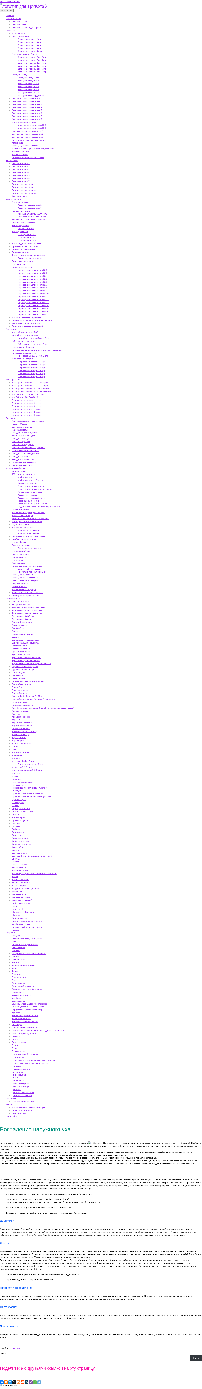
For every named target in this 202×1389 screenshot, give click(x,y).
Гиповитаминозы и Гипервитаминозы (30, 1063)
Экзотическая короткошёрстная (27, 921)
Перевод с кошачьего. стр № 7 (32, 285)
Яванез (15, 930)
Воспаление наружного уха (25, 1027)
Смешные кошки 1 (21, 163)
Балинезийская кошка (22, 634)
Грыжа (15, 1078)
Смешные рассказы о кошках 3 (27, 104)
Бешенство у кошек (21, 995)
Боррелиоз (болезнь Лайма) (25, 1015)
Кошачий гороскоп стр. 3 (30, 208)
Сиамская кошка (20, 838)
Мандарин (17, 755)
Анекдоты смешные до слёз (25, 453)
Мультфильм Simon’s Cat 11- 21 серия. (31, 385)
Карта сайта (12, 1116)
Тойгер (15, 876)
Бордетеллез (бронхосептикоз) (27, 1010)
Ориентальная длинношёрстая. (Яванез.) (32, 796)
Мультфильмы (13, 379)
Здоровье (10, 933)
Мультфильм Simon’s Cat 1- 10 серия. (30, 382)
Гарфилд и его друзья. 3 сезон (27, 406)
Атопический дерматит (23, 986)
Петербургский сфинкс (23, 811)
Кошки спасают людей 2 (29, 530)
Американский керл (21, 619)
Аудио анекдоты (20, 430)
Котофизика (17, 143)
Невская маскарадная (22, 782)
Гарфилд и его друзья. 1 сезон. (27, 400)
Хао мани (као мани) (22, 900)
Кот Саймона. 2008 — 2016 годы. (28, 394)
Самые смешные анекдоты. (25, 450)
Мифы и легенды (26, 477)
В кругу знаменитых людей (31, 486)
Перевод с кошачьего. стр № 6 (32, 282)
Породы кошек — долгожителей (27, 326)
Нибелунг (16, 791)
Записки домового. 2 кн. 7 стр (32, 72)
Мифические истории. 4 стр (31, 367)
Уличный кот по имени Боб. (25, 332)
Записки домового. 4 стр (29, 45)
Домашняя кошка (20, 690)
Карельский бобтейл (22, 722)
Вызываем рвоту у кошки (24, 1033)
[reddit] (22, 1382)
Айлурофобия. (19, 563)
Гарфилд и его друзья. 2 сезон (27, 403)
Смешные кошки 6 (21, 178)
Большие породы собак (23, 1101)
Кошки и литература (27, 495)
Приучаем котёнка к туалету (25, 246)
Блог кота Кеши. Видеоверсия (26, 27)
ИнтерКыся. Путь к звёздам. (25, 335)
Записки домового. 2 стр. (30, 39)
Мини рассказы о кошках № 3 (32, 128)
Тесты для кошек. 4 (27, 240)
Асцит (14, 980)
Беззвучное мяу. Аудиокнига (31, 95)
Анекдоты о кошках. (21, 456)
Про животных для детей (24, 353)
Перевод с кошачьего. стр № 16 (33, 311)
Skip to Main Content (10, 1)
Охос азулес (18, 802)
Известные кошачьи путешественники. (30, 518)
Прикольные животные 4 (24, 193)
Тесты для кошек (20, 231)
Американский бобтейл (23, 616)
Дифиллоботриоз (20, 1083)
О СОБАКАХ (12, 1098)
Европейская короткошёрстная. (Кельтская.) (33, 699)
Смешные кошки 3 (21, 169)
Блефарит (17, 998)
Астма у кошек (19, 977)
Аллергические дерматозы (25, 944)
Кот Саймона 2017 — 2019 (25, 397)
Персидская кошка (21, 808)
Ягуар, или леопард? (22, 1110)
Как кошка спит (19, 264)
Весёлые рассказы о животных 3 (27, 137)
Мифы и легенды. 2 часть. (30, 480)
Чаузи (14, 906)
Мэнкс (15, 776)
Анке (14, 941)
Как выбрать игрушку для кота (32, 214)
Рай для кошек (19, 557)
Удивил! (9, 1104)
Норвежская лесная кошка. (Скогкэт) (29, 788)
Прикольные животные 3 (24, 190)
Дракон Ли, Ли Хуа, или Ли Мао (27, 696)
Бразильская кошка (21, 651)
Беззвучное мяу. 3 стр (28, 80)
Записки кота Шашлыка (23, 347)
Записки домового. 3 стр (29, 42)
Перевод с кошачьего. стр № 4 (32, 276)
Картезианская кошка (22, 725)
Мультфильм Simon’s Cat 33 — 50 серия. (32, 391)
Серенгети (17, 835)
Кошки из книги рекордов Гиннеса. (28, 512)
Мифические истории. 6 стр (31, 373)
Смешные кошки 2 (21, 166)
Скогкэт (15, 850)
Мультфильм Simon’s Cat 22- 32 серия (30, 388)
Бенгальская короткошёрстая (26, 640)
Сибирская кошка (20, 841)
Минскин (16, 773)
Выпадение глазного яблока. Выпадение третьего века (38, 1030)
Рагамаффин (18, 817)
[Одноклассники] (6, 1382)
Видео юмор (12, 160)
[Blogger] (18, 1382)
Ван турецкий (18, 672)
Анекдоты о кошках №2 (23, 459)
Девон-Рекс (17, 687)
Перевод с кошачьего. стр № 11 (33, 296)
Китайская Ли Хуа (20, 734)
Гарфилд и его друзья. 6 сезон (27, 415)
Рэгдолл (16, 823)
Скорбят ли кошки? (21, 583)
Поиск (3, 1353)
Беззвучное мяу (19, 75)
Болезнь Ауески (19, 1001)
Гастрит (15, 1039)
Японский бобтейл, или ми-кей (27, 927)
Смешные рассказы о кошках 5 (27, 110)
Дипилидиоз (18, 1081)
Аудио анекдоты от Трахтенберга (28, 421)
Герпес (15, 1048)
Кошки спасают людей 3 (29, 533)
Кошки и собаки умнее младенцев (28, 1107)
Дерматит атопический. (23, 1092)
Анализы (16, 950)
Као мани (16, 714)
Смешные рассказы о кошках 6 (27, 113)
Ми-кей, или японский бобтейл (27, 770)
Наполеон (17, 779)
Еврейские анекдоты (22, 427)
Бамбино (16, 637)
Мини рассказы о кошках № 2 (32, 125)
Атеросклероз (18, 983)
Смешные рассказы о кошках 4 (27, 107)
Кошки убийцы (19, 542)
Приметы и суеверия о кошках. (27, 566)
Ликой (15, 749)
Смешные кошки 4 (21, 172)
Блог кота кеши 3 (20, 24)
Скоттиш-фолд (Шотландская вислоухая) (32, 856)
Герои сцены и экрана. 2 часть (32, 504)
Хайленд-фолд (19, 894)
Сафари (16, 829)
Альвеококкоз (18, 947)
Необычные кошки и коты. (24, 539)
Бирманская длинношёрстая (26, 643)
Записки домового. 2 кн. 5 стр (32, 66)
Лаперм (15, 746)
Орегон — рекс (19, 799)
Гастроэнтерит (19, 1042)
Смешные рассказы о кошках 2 (27, 101)
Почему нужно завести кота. (25, 146)
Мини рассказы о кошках (24, 122)
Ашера (15, 631)
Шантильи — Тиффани (23, 912)
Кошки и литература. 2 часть (31, 498)
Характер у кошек (20, 225)
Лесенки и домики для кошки (32, 217)
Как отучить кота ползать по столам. (29, 220)
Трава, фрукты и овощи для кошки (28, 255)
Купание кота (18, 33)
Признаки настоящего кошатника (28, 157)
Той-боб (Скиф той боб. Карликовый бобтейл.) (34, 873)
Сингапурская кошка (22, 844)
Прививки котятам (20, 252)
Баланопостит (18, 992)
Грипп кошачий (19, 1075)
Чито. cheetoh (18, 909)
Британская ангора (21, 654)
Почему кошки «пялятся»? (25, 578)
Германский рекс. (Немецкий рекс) (29, 681)
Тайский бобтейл (20, 870)
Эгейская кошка (19, 918)
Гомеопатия (18, 1072)
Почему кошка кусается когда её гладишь (32, 320)
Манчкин (16, 758)
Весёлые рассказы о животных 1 (27, 131)
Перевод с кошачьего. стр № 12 (33, 299)
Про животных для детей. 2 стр (33, 356)
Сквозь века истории (28, 483)
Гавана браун (18, 678)
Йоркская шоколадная (22, 705)
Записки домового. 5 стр (29, 48)
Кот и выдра (18, 560)
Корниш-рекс (18, 740)
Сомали (16, 862)
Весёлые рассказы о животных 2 (27, 134)
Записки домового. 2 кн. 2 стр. (32, 57)
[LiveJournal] (26, 1382)
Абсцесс (16, 936)
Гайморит (16, 1036)
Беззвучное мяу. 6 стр (28, 89)
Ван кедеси (17, 675)
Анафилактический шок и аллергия (29, 953)
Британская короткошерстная (26, 657)
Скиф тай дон (18, 847)
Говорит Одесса (19, 424)
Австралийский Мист (22, 604)
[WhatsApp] (35, 1382)
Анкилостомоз (18, 959)
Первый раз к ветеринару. (24, 249)
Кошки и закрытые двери (24, 589)
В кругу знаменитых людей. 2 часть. (35, 489)
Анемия (15, 956)
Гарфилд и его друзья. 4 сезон (27, 409)
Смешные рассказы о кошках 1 (27, 98)
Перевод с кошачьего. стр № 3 (32, 273)
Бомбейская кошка (21, 649)
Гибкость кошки (19, 586)
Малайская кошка (20, 752)
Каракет (16, 720)
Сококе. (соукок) (20, 865)
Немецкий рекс (19, 785)
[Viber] (31, 1382)
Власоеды (17, 1024)
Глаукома (16, 1066)
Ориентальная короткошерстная (27, 794)
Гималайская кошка (21, 684)
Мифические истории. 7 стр (31, 376)
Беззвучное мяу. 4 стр (28, 83)
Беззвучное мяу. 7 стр (28, 92)
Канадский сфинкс (21, 717)
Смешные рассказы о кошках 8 (27, 119)
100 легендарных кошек (23, 474)
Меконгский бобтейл (22, 767)
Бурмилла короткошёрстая (25, 666)
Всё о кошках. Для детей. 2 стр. (33, 344)
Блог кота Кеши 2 (20, 21)
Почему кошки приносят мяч (25, 595)
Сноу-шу (16, 859)
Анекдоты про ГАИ (21, 441)
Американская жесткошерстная (27, 610)
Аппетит (16, 962)
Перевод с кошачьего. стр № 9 (32, 291)
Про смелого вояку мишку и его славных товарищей (37, 350)
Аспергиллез (18, 974)
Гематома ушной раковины (25, 1054)
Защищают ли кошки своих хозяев (28, 536)
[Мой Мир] (10, 1382)
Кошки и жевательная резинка (26, 317)
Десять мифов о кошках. (29, 569)
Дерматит (16, 1089)
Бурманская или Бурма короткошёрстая (31, 663)
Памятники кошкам (21, 509)
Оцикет (15, 805)
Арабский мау (18, 628)
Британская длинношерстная (26, 660)
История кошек (19, 471)
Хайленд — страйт (21, 897)
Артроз (15, 971)
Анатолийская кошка (22, 622)
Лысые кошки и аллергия (30, 548)
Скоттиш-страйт (19, 853)
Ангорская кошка (20, 625)
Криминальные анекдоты (24, 435)
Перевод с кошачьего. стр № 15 (33, 308)
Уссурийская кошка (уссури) (25, 888)
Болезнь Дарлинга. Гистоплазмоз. (28, 1007)
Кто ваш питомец (26, 228)
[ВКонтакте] (2, 1382)
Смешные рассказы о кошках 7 (27, 116)
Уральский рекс (19, 885)
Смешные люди (19, 196)
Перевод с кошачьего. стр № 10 (33, 293)
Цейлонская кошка (21, 903)
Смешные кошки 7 (21, 181)
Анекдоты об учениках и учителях (28, 447)
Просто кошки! (19, 1113)
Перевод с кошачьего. (22, 267)
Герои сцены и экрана (28, 501)
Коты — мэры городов (22, 515)
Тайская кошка (19, 867)
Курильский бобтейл (21, 743)
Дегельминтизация (21, 1086)
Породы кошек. (13, 598)
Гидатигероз (18, 1057)
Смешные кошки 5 (21, 175)
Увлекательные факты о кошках (27, 592)
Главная (10, 15)
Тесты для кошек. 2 (27, 234)
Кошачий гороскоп (21, 202)
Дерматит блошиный (22, 1095)
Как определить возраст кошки (26, 243)
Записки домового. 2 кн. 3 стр (32, 60)
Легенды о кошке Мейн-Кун (31, 764)
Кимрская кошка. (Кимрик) (24, 731)
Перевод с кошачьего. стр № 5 (32, 279)
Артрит (15, 968)
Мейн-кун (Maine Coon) (23, 761)
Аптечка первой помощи (24, 965)
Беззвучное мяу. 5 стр (28, 86)
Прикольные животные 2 (24, 187)
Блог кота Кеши (13, 18)
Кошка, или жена (20, 154)
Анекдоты (10, 418)
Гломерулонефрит (21, 1069)
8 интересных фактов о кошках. (27, 521)
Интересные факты (15, 468)
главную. (16, 1348)
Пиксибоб (16, 814)
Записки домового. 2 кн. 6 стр (32, 69)
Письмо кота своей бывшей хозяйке (29, 140)
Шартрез (16, 915)
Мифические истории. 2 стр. (31, 362)
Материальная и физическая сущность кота (33, 148)
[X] (14, 1382)
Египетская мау (19, 702)
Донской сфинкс (20, 693)
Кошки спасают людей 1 (23, 527)
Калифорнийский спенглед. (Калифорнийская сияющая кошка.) (43, 708)
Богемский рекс (19, 646)
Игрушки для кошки (21, 211)
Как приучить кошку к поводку (26, 323)
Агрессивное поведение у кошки (27, 938)
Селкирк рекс (18, 832)
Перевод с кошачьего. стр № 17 (33, 314)
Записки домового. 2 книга (25, 54)
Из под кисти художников (30, 492)
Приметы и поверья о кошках (32, 572)
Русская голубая (20, 820)
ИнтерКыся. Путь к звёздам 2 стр (34, 338)
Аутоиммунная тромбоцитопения (28, 989)
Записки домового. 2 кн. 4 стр (32, 63)
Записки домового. (21, 36)
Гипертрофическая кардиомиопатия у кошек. (34, 1060)
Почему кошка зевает (22, 575)
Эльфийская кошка (21, 924)
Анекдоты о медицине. (23, 444)
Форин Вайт (17, 891)
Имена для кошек (20, 554)
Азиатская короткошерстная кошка (28, 607)
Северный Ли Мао (21, 728)
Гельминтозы (18, 1051)
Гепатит (15, 1045)
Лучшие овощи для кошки (30, 258)
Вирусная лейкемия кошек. (25, 1021)
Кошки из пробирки (21, 551)
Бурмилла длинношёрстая (25, 669)
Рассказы (10, 30)
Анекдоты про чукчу (21, 438)
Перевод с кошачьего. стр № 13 (33, 302)
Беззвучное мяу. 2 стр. (28, 77)
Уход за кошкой (13, 199)
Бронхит (16, 1012)
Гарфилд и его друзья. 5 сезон (27, 412)
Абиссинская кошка (21, 601)
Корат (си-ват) (19, 737)
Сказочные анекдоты (22, 465)
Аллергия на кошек (21, 545)
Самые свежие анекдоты (24, 462)
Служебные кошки (20, 524)
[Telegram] (39, 1382)
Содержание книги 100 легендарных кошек (39, 507)
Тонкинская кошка (20, 879)
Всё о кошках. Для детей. (24, 341)
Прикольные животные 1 (24, 184)
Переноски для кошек (22, 261)
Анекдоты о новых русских (24, 433)
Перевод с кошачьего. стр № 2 (32, 270)
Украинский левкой (21, 882)
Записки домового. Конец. (30, 51)
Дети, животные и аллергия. (25, 580)
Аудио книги (12, 329)
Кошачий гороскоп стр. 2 (30, 205)
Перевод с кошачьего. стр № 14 (33, 305)
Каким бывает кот (20, 151)
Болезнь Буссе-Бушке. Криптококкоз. (29, 1004)
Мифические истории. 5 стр (31, 370)
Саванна (16, 826)
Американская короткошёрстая (27, 613)
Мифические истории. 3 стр (31, 364)
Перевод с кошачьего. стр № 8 (32, 288)
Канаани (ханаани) (21, 711)
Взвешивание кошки (21, 1018)
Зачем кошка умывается (23, 222)
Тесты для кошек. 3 (27, 237)
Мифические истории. (22, 359)
